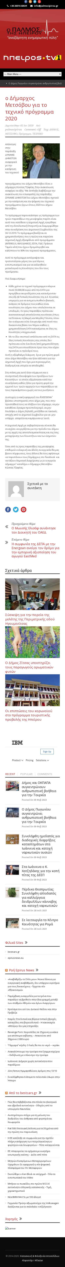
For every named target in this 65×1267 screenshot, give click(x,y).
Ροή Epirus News (21, 970)
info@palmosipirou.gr (46, 5)
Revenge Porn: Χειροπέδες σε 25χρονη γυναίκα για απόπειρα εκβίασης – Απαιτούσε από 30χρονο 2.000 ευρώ (33, 1036)
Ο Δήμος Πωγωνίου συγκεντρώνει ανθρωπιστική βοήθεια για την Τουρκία (39, 815)
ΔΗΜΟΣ (54, 129)
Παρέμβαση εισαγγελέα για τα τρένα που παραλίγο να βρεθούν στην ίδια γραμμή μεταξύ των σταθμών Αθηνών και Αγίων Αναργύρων (33, 999)
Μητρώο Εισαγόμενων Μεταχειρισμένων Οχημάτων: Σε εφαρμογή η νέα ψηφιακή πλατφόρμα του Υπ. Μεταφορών (29, 1164)
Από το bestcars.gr (23, 1093)
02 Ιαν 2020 (26, 125)
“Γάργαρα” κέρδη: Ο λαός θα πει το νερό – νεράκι (33, 1045)
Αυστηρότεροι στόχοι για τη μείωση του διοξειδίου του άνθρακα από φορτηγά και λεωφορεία (30, 1118)
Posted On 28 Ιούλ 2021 (34, 910)
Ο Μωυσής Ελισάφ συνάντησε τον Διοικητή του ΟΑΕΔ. (34, 530)
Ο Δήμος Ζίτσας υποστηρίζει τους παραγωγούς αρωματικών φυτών (29, 667)
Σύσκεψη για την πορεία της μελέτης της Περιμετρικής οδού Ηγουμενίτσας (30, 619)
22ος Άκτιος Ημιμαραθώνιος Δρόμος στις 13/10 (32, 1070)
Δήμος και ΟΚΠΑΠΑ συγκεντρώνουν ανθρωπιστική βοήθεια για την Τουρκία (39, 789)
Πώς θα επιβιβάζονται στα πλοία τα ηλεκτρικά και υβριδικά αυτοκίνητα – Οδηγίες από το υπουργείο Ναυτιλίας (32, 1105)
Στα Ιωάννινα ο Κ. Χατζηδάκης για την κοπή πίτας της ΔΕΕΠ (40, 871)
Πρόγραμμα (25, 133)
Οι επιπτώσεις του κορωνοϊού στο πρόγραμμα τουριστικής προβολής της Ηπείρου (28, 715)
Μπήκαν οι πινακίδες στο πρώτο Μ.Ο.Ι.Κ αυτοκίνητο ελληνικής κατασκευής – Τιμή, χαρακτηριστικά (30, 1187)
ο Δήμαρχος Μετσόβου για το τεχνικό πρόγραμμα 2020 (29, 108)
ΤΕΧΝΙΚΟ (37, 133)
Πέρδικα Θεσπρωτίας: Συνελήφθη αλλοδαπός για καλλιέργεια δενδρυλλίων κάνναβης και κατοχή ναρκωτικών (39, 897)
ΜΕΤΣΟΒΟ (11, 133)
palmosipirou (13, 129)
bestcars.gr (14, 951)
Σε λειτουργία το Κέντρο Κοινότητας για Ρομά (40, 922)
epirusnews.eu (16, 957)
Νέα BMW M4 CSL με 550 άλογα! (24, 1197)
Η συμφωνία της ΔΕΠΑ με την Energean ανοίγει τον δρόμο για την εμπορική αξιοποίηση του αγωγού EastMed (35, 550)
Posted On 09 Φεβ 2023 (34, 799)
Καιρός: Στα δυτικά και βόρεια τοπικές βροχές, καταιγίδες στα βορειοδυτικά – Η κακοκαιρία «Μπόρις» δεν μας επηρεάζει (32, 1022)
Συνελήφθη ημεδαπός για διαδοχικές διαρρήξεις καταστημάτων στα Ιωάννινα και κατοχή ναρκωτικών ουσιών (41, 844)
